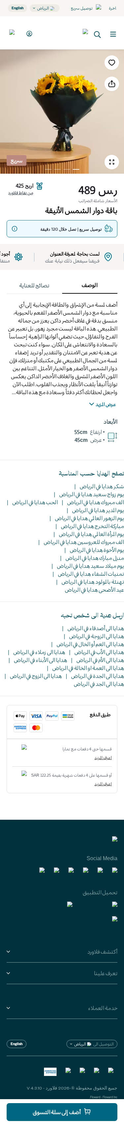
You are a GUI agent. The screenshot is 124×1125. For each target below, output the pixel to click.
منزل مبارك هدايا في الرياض (94, 557)
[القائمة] (113, 34)
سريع (16, 160)
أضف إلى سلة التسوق (57, 1111)
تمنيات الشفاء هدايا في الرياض (91, 573)
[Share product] (111, 84)
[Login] (28, 33)
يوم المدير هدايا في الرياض (98, 509)
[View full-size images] (111, 162)
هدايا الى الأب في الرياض (99, 651)
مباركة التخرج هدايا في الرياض (92, 525)
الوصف (90, 284)
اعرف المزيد (103, 757)
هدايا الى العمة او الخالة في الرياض (88, 667)
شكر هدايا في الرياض (102, 486)
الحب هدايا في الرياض (35, 502)
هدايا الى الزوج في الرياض (36, 675)
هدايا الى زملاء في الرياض (39, 651)
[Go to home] (63, 33)
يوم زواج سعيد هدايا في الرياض (91, 494)
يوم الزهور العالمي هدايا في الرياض (89, 517)
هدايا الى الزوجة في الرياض (96, 635)
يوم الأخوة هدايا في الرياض (97, 549)
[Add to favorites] (111, 62)
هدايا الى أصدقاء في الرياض (95, 627)
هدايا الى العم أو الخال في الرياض (90, 643)
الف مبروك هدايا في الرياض (95, 502)
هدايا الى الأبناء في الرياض (40, 659)
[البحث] (97, 34)
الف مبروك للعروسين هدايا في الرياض (84, 541)
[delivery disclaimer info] (14, 228)
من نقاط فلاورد (20, 192)
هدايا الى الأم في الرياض (100, 659)
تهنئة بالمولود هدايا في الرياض (93, 581)
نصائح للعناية (34, 285)
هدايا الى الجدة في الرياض (97, 675)
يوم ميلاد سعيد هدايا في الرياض (90, 565)
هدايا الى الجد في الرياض (99, 683)
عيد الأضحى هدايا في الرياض (94, 589)
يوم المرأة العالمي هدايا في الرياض (91, 533)
